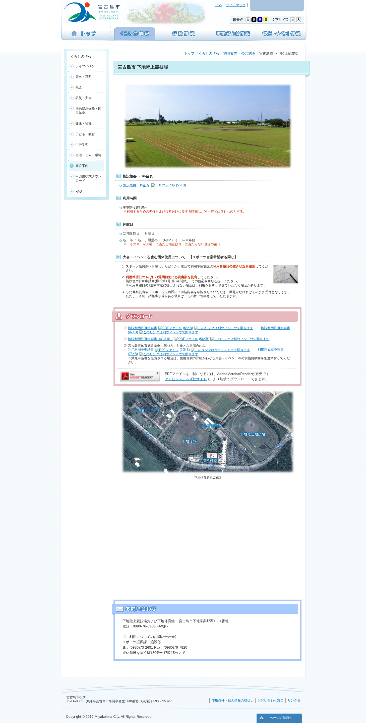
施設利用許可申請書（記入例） (168, 339)
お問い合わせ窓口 (271, 700)
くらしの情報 (208, 53)
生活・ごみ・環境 (88, 155)
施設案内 (230, 53)
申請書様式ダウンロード (88, 178)
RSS (218, 5)
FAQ (78, 191)
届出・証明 (83, 77)
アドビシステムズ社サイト (186, 379)
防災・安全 (83, 98)
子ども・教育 (85, 134)
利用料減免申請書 (159, 350)
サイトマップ (235, 5)
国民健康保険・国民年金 (88, 111)
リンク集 (294, 700)
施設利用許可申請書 (160, 328)
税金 (78, 87)
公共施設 (248, 53)
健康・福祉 (83, 123)
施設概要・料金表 (154, 185)
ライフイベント (86, 66)
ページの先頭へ (281, 718)
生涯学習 (81, 144)
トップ (189, 53)
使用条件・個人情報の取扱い (233, 700)
